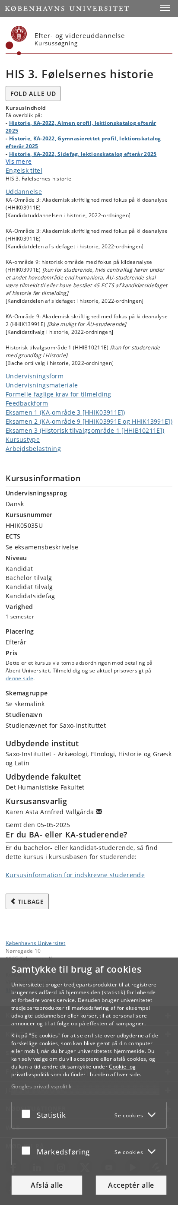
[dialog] (89, 1081)
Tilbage (31, 901)
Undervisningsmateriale (42, 385)
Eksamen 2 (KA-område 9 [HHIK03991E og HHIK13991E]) (89, 421)
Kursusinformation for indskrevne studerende (75, 875)
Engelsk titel (24, 170)
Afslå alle (47, 1185)
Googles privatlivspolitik (41, 1086)
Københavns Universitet (36, 942)
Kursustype (23, 439)
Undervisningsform (35, 376)
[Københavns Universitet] (16, 40)
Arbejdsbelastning (33, 448)
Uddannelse (24, 191)
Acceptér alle (131, 1185)
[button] (165, 7)
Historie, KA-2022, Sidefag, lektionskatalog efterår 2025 (83, 154)
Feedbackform (27, 403)
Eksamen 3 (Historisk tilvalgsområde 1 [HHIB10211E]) (85, 430)
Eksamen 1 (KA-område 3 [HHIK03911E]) (65, 412)
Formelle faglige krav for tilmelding (58, 394)
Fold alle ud (33, 93)
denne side (19, 678)
